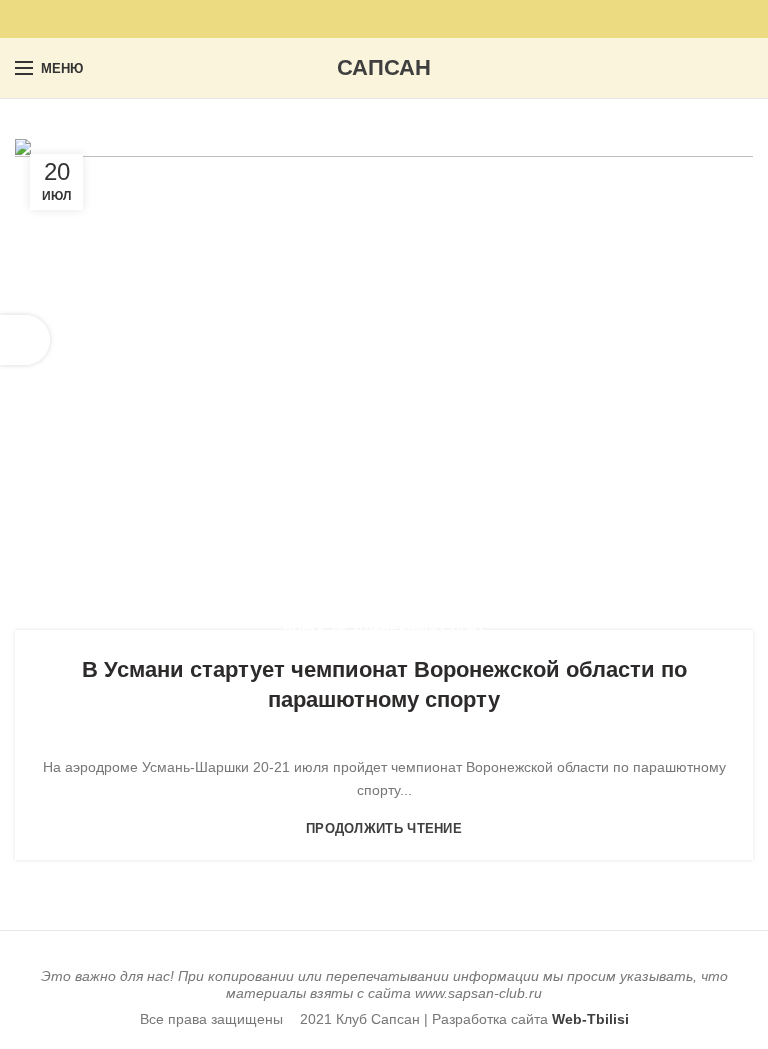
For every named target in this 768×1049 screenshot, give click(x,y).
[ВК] (395, 19)
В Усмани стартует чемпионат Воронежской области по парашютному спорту (384, 685)
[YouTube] (349, 19)
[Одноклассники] (372, 19)
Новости (314, 629)
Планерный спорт (419, 629)
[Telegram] (418, 19)
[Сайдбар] (25, 340)
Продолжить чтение (384, 828)
